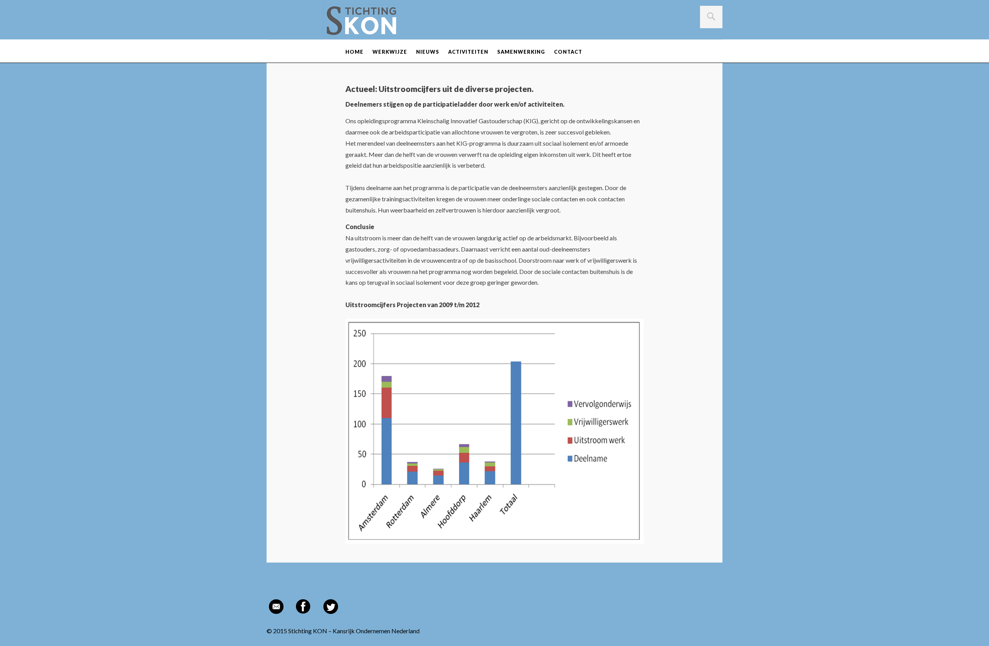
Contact (568, 52)
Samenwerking (521, 52)
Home (354, 52)
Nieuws (427, 52)
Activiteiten (468, 52)
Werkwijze (389, 52)
